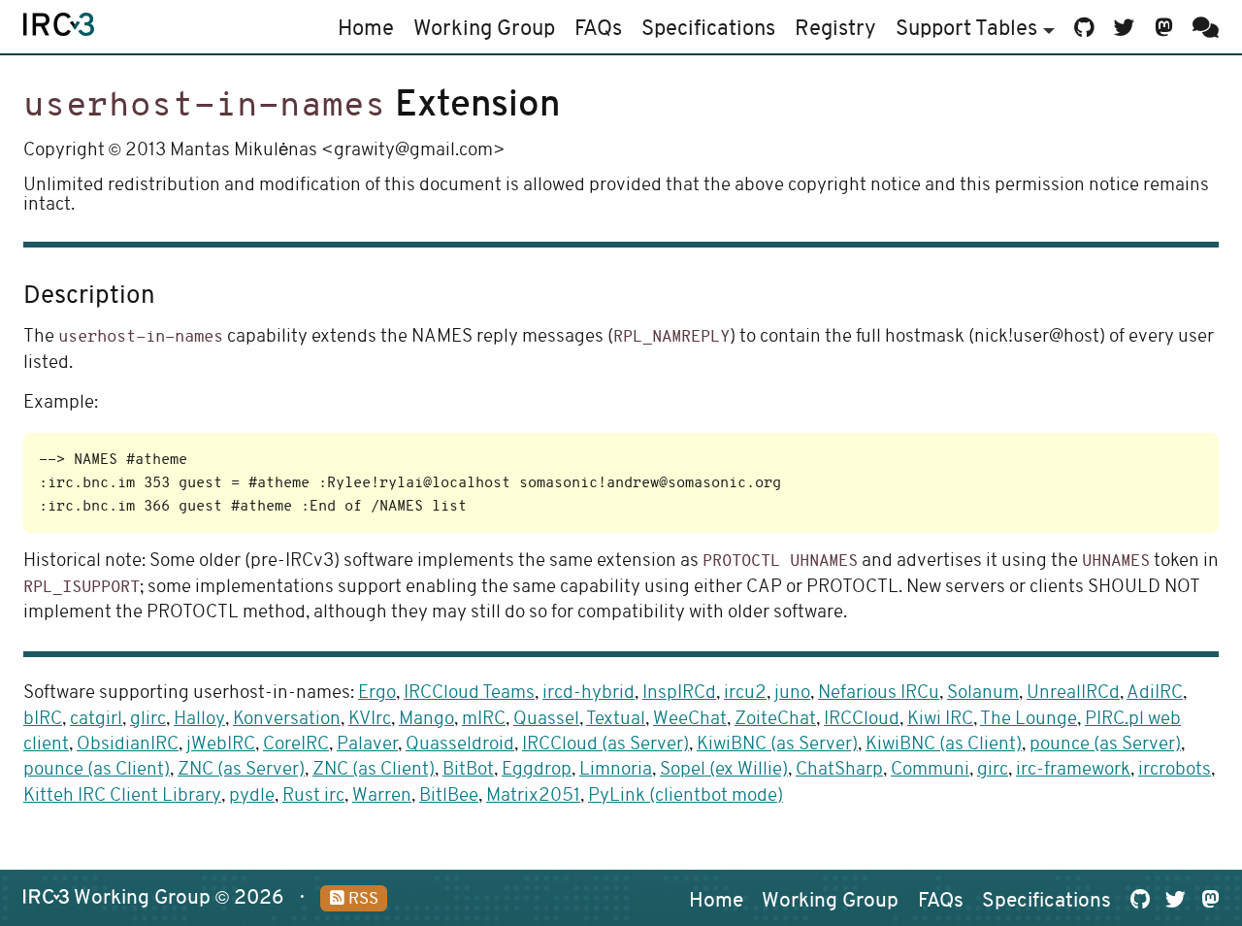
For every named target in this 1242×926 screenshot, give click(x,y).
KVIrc (369, 720)
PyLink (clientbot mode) (685, 796)
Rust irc (313, 796)
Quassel (546, 720)
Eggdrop (537, 770)
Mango (426, 720)
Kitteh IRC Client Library (122, 796)
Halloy (199, 720)
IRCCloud (861, 720)
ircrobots (1174, 770)
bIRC (42, 720)
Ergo (377, 693)
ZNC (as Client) (373, 770)
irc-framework (1073, 770)
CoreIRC (296, 745)
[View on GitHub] (1084, 26)
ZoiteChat (775, 720)
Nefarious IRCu (878, 693)
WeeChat (690, 720)
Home (366, 29)
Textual (615, 720)
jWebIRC (220, 745)
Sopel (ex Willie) (724, 770)
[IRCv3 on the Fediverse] (1164, 26)
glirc (148, 720)
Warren (381, 796)
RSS (361, 900)
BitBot (468, 770)
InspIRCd (679, 693)
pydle (252, 796)
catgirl (96, 720)
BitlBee (448, 796)
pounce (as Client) (96, 770)
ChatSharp (839, 770)
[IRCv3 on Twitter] (1124, 26)
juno (792, 693)
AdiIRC (1155, 693)
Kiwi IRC (940, 720)
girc (992, 770)
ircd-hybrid (588, 693)
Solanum (983, 693)
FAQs (598, 29)
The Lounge (1028, 720)
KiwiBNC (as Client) (944, 745)
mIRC (484, 720)
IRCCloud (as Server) (605, 745)
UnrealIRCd (1073, 693)
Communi (930, 770)
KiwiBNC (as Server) (777, 745)
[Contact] (1202, 26)
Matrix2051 (533, 796)
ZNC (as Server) (241, 770)
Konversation (287, 720)
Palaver (367, 745)
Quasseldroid (460, 745)
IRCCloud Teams (469, 693)
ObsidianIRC (128, 745)
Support (966, 29)
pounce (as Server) (1105, 745)
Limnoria (615, 770)
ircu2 (745, 693)
